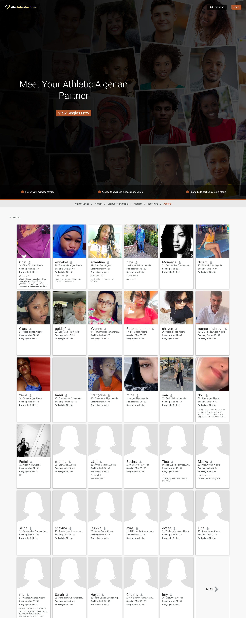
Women (98, 203)
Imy (165, 595)
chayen (167, 329)
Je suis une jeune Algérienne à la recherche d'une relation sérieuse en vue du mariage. (33, 613)
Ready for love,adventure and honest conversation (68, 280)
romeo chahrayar (210, 329)
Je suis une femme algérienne (32, 608)
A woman (130, 279)
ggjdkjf (60, 329)
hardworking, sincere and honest (102, 280)
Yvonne (96, 329)
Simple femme (204, 475)
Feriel (23, 462)
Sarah (59, 595)
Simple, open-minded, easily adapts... (174, 479)
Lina (201, 528)
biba (129, 262)
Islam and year (97, 478)
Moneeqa (169, 262)
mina (130, 395)
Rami (59, 395)
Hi (20, 475)
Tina (165, 462)
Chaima (132, 595)
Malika (203, 462)
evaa (130, 528)
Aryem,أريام (96, 475)
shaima (60, 462)
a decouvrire (132, 275)
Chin (22, 262)
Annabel (61, 262)
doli (200, 395)
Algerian (138, 203)
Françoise (98, 395)
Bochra (131, 462)
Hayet (95, 595)
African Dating (82, 203)
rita (21, 595)
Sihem (203, 262)
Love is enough (61, 275)
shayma (61, 528)
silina (23, 528)
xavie (23, 395)
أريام (94, 462)
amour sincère (97, 275)
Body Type (152, 203)
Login (236, 7)
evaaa (166, 528)
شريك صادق (24, 275)
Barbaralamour (138, 329)
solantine (98, 262)
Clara (23, 329)
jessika (96, 528)
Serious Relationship (118, 203)
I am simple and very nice (209, 478)
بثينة (165, 395)
